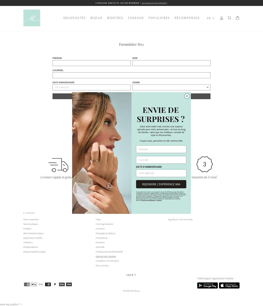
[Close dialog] (187, 96)
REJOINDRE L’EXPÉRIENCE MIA (161, 184)
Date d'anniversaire (149, 167)
